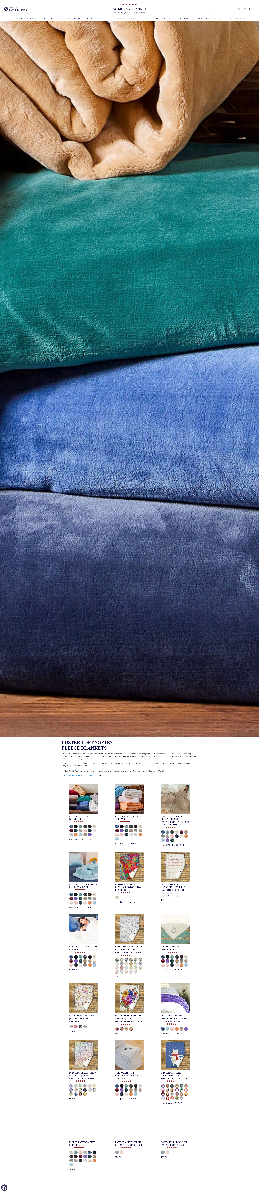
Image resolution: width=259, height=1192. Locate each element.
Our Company (235, 19)
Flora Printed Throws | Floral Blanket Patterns (83, 1019)
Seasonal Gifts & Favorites (210, 19)
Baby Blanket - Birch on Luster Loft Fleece (129, 1143)
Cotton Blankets (71, 19)
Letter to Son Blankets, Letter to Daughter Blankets (173, 887)
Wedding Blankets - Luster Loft (173, 948)
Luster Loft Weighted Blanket (83, 948)
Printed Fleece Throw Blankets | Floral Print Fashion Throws (129, 949)
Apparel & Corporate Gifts (143, 19)
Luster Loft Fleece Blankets (81, 817)
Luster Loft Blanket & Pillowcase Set (83, 885)
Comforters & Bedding (96, 19)
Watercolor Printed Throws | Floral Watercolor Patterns (128, 1019)
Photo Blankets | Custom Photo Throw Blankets (128, 887)
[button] (79, 822)
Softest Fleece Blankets (44, 19)
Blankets (21, 19)
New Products (169, 19)
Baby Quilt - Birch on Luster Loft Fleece (174, 1143)
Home (64, 775)
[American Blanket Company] (129, 8)
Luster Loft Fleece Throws (127, 817)
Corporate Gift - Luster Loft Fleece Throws (127, 1076)
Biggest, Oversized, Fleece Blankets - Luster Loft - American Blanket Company (175, 820)
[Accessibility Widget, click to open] (4, 1187)
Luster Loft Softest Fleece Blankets (81, 775)
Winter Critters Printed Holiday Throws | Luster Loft (174, 1076)
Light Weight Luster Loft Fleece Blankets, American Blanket (174, 1019)
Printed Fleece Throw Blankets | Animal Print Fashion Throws (83, 1076)
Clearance (186, 19)
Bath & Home (118, 19)
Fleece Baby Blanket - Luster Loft (82, 1143)
